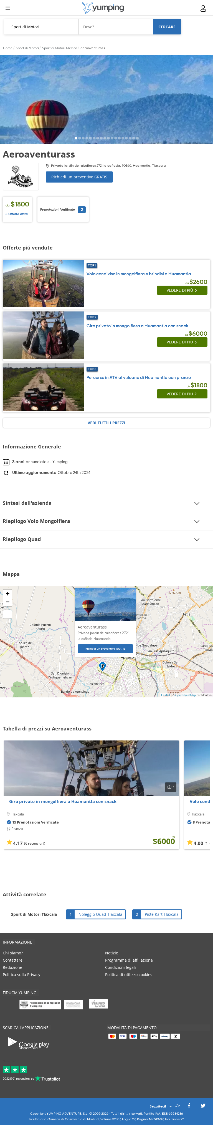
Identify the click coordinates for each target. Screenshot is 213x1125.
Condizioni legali (120, 967)
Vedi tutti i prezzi (106, 422)
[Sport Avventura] (103, 8)
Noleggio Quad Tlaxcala (100, 914)
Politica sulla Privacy (21, 974)
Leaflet (165, 695)
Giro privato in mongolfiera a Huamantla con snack (62, 801)
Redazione (12, 967)
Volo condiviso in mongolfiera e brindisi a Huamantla (139, 274)
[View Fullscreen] (7, 614)
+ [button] (7, 593)
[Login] (203, 8)
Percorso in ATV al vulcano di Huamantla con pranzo (139, 377)
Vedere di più (180, 290)
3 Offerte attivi (17, 214)
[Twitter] (203, 1107)
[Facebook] (189, 1107)
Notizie (111, 953)
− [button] (7, 601)
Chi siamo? (13, 953)
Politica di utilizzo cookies (128, 974)
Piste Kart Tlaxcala (162, 914)
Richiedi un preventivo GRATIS (79, 176)
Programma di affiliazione (129, 960)
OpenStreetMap (185, 695)
